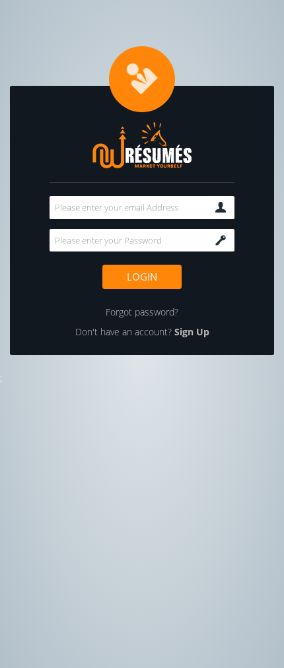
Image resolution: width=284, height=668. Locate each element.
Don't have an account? (142, 331)
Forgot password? (142, 312)
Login (142, 276)
